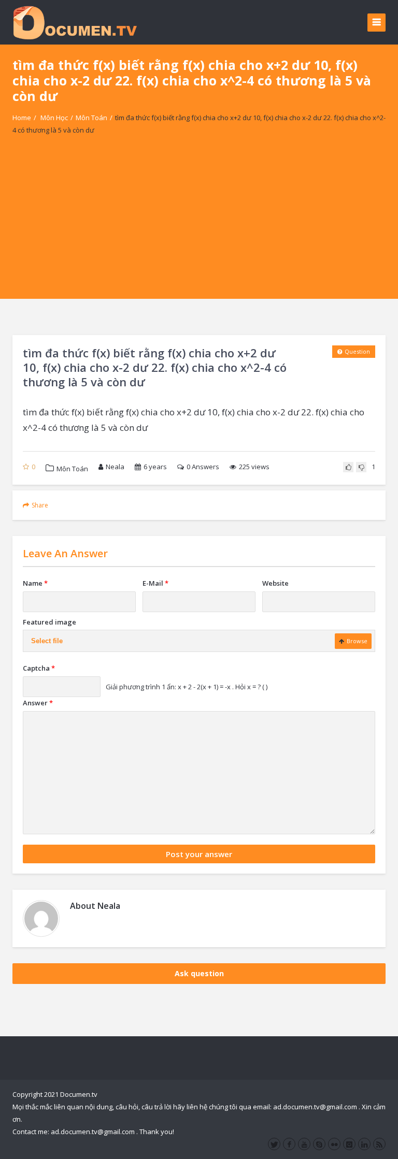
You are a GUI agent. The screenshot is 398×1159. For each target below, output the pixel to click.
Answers (203, 466)
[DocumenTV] (74, 22)
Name (35, 583)
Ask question (199, 973)
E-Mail (155, 583)
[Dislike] (361, 467)
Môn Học (54, 117)
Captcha (39, 668)
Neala (115, 466)
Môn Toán (91, 117)
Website (275, 583)
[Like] (348, 467)
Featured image (49, 622)
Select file (47, 641)
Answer (38, 702)
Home (21, 117)
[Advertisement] (199, 226)
